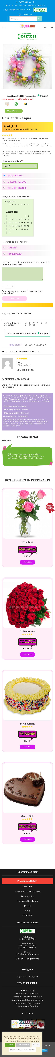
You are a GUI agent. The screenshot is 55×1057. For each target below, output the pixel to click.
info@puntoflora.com (20, 9)
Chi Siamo (28, 886)
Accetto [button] (9, 1045)
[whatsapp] (30, 325)
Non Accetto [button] (23, 1045)
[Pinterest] (38, 323)
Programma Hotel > (27, 881)
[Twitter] (26, 323)
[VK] (34, 323)
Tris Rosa (27, 542)
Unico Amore (27, 631)
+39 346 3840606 (36, 5)
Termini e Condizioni (27, 901)
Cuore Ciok (27, 816)
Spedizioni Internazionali (27, 891)
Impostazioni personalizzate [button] (22, 1049)
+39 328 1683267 (17, 5)
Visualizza (28, 562)
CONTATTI (27, 915)
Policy (35, 1045)
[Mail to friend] (46, 323)
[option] (27, 458)
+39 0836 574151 (27, 2)
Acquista (15, 298)
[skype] (34, 325)
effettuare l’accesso (17, 385)
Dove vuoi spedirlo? (12, 161)
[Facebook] (30, 323)
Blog (27, 911)
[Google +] (42, 323)
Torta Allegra (27, 724)
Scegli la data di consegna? (16, 196)
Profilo (27, 906)
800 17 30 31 (13, 111)
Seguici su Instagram (28, 976)
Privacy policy (27, 896)
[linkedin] (26, 325)
